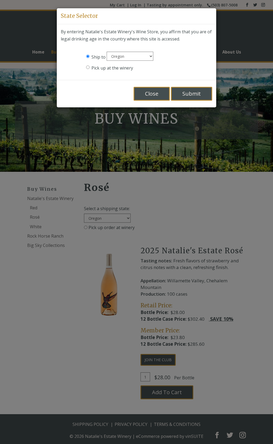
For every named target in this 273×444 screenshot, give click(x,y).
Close (151, 93)
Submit (191, 93)
